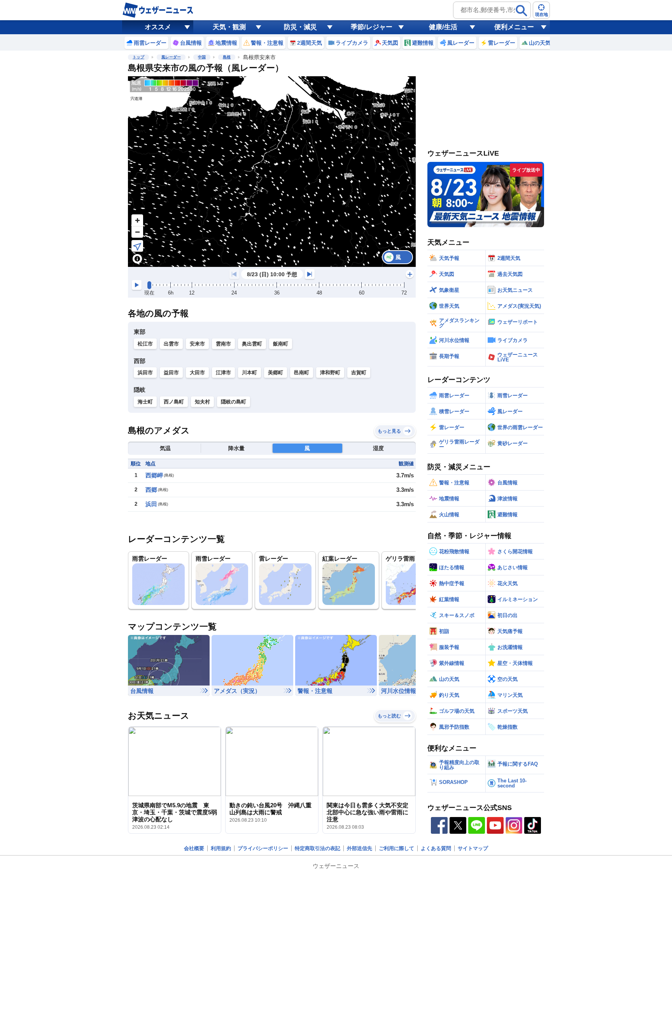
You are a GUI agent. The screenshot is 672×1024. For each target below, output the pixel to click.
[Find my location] (137, 246)
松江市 (145, 344)
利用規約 (221, 848)
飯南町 (280, 344)
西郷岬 (154, 475)
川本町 (249, 372)
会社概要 (194, 848)
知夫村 (202, 402)
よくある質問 (436, 848)
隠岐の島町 (233, 402)
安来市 (197, 344)
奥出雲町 (252, 344)
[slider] (149, 285)
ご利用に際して (396, 848)
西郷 (151, 490)
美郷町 (275, 372)
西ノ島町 (174, 402)
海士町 (145, 402)
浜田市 (145, 372)
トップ (138, 57)
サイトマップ (473, 848)
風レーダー (171, 57)
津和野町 (330, 372)
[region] (272, 171)
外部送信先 (359, 848)
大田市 (197, 372)
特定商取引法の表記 (317, 848)
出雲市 (171, 344)
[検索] (521, 10)
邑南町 (301, 372)
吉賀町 (358, 372)
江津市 (223, 372)
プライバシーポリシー (263, 848)
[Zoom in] (137, 220)
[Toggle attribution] (137, 258)
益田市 (171, 372)
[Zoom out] (137, 232)
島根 (227, 57)
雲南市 (223, 344)
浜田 (151, 504)
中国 (202, 57)
